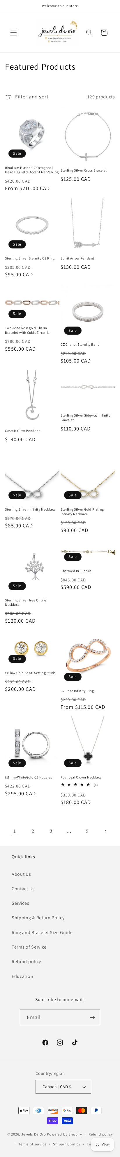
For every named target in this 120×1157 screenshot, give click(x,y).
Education (22, 976)
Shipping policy (66, 1144)
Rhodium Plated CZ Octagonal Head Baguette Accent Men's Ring (32, 169)
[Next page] (105, 831)
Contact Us (23, 889)
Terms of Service (29, 947)
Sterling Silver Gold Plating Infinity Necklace (82, 511)
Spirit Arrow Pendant (77, 258)
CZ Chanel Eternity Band (80, 344)
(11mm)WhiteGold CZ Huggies (28, 777)
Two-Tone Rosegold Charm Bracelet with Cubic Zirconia (27, 330)
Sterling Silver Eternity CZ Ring (29, 258)
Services (20, 903)
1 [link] (14, 831)
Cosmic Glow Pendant (22, 430)
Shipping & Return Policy (38, 918)
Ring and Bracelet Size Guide (42, 932)
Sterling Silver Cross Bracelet (84, 170)
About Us (21, 874)
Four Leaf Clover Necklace (81, 777)
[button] (13, 32)
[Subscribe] (92, 1017)
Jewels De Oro (34, 1134)
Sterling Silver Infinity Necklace (30, 509)
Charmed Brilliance (76, 571)
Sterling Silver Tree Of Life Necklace (25, 602)
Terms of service (32, 1144)
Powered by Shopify (64, 1134)
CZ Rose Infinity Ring (77, 691)
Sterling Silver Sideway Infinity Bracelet (85, 417)
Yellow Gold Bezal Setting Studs (30, 673)
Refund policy (26, 961)
